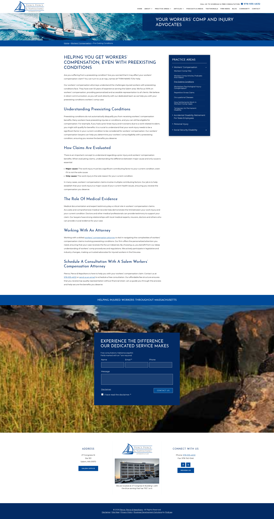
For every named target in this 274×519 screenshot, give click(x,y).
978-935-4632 (252, 4)
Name (104, 360)
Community (244, 9)
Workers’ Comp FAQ (182, 71)
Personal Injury (181, 124)
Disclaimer (106, 389)
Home (139, 9)
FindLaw (168, 512)
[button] (271, 503)
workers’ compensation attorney (100, 238)
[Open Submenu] (206, 67)
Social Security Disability (185, 130)
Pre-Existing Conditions (184, 82)
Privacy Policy (127, 512)
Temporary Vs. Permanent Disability (185, 109)
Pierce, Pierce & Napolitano (131, 510)
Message (105, 371)
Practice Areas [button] (162, 9)
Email (128, 360)
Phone (152, 360)
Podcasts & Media (194, 9)
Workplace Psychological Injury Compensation (187, 87)
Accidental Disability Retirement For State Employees (189, 116)
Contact (256, 9)
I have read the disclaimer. (117, 395)
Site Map (115, 512)
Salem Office (88, 468)
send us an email (87, 277)
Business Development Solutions (148, 512)
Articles (178, 9)
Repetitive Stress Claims (184, 93)
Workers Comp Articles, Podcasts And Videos (188, 76)
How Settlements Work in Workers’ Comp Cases (185, 103)
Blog (234, 9)
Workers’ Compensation (185, 67)
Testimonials (212, 9)
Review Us (186, 470)
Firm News (225, 9)
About (147, 9)
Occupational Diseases (183, 97)
